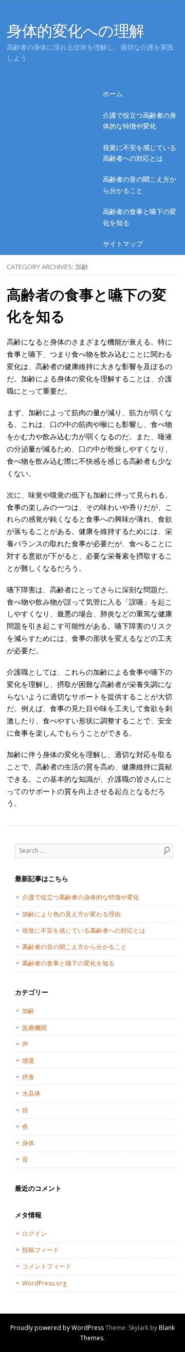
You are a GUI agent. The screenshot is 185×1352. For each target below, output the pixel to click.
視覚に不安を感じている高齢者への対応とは (139, 153)
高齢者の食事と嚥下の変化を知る (139, 217)
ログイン (34, 1233)
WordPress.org (44, 1283)
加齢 (28, 1010)
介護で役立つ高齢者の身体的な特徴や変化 (139, 121)
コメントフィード (46, 1266)
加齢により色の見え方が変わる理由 (71, 914)
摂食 (28, 1076)
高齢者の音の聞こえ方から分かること (139, 185)
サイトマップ (123, 243)
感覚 (28, 1060)
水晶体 (31, 1093)
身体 (28, 1143)
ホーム (113, 93)
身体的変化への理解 (75, 30)
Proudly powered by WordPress (57, 1327)
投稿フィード (40, 1250)
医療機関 (34, 1027)
